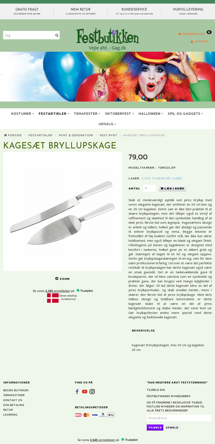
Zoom (65, 278)
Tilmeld (155, 427)
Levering (10, 414)
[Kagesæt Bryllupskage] (62, 211)
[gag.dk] (107, 39)
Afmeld (172, 427)
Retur (8, 410)
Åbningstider (14, 395)
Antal (134, 188)
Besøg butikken (16, 390)
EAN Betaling (13, 405)
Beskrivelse (143, 330)
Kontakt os (12, 400)
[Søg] (57, 35)
